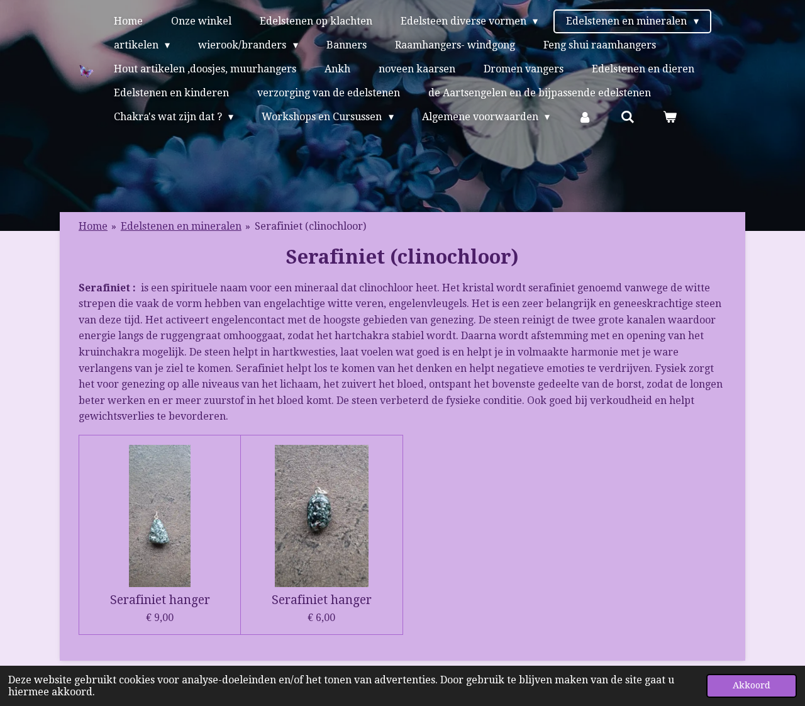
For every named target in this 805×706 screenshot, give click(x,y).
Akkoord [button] (751, 685)
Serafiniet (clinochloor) (310, 226)
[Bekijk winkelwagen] (669, 117)
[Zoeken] (627, 117)
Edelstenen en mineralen (181, 226)
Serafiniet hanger (160, 600)
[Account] (584, 117)
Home (93, 226)
